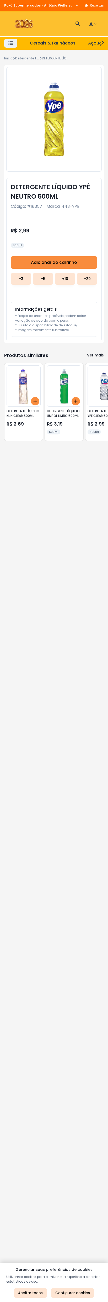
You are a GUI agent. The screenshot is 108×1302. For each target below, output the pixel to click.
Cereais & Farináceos (52, 43)
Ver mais (95, 355)
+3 (21, 278)
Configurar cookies (72, 1292)
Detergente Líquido (30, 58)
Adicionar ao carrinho (54, 262)
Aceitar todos (30, 1292)
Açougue (97, 43)
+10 (65, 278)
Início (8, 58)
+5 (43, 278)
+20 (87, 278)
